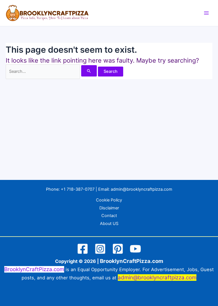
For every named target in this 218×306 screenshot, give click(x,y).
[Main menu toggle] (206, 13)
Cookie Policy (109, 200)
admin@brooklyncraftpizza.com (141, 189)
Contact (109, 215)
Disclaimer (109, 208)
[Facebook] (82, 248)
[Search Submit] (89, 70)
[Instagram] (100, 248)
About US (109, 223)
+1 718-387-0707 (78, 189)
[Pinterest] (117, 248)
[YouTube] (135, 248)
